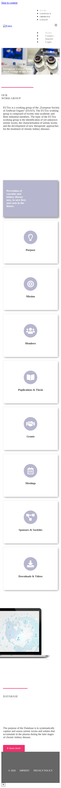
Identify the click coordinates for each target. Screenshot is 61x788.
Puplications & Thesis (30, 389)
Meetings (30, 483)
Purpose (30, 250)
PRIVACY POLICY (43, 770)
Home (43, 11)
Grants (31, 436)
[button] (14, 748)
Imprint (45, 17)
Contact (46, 14)
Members (30, 343)
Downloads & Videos (30, 576)
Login (44, 20)
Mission (30, 296)
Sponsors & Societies (30, 529)
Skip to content (9, 2)
